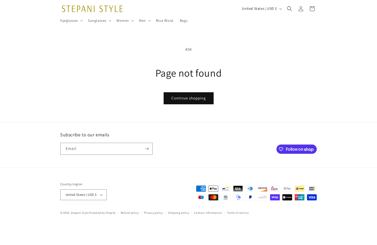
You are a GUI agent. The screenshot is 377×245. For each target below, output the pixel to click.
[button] (71, 20)
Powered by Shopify (102, 213)
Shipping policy (178, 213)
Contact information (208, 213)
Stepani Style (80, 213)
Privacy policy (153, 213)
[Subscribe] (146, 149)
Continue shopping (188, 98)
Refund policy (130, 213)
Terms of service (238, 213)
